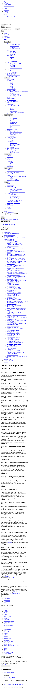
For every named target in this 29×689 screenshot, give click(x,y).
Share (5, 219)
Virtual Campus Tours (15, 198)
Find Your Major (11, 136)
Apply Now (7, 12)
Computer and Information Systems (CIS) (17, 273)
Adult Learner (7, 653)
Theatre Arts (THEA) (12, 353)
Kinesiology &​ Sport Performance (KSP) (17, 315)
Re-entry (12, 126)
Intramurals (12, 65)
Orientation (12, 151)
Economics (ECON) (12, 283)
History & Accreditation (16, 189)
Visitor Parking (13, 197)
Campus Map (13, 194)
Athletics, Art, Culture (9, 621)
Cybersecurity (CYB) (12, 279)
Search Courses (7, 357)
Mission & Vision (14, 187)
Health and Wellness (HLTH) (14, 299)
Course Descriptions (9, 212)
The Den (12, 57)
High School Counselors (13, 148)
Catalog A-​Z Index (8, 360)
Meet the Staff (10, 147)
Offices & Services (11, 73)
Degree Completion (11, 100)
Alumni (9, 169)
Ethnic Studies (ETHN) (12, 290)
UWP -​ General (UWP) (12, 355)
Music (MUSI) (10, 331)
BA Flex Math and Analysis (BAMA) (16, 259)
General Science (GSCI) (13, 295)
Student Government (15, 48)
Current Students (8, 642)
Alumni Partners (8, 168)
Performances (10, 161)
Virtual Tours (13, 134)
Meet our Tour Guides (15, 133)
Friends (8, 175)
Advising (12, 93)
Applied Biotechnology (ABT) (14, 243)
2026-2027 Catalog (8, 225)
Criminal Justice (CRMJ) (13, 277)
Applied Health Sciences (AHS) (15, 244)
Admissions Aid (8, 115)
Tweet (12, 219)
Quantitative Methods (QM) (13, 346)
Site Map (6, 636)
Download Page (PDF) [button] (9, 678)
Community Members (9, 652)
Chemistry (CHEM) (12, 266)
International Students (12, 76)
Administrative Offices (12, 201)
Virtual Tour (7, 602)
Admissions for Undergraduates (11, 233)
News (8, 183)
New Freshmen (13, 118)
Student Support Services (16, 95)
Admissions (10, 116)
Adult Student (13, 122)
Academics (6, 77)
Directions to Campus (15, 196)
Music (11, 162)
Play (8, 62)
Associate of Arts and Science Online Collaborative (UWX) (16, 249)
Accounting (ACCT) (12, 240)
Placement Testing (14, 152)
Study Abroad (13, 111)
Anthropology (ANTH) (12, 242)
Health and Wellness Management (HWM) (17, 301)
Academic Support (11, 90)
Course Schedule (11, 79)
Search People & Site (6, 23)
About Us (6, 182)
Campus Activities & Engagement (18, 64)
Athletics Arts (7, 154)
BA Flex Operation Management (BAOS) (17, 261)
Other (11, 127)
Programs (9, 80)
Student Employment (15, 44)
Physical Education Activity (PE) (15, 337)
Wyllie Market (13, 52)
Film (8, 158)
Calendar (6, 11)
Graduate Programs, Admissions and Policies (15, 237)
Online (11, 86)
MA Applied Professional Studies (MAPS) (17, 317)
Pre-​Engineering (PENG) (13, 341)
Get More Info (10, 141)
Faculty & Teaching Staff (13, 105)
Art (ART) (9, 247)
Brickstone (12, 51)
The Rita (9, 165)
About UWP (10, 186)
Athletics (9, 155)
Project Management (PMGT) (14, 344)
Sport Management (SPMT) (13, 351)
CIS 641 (6, 576)
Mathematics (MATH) (12, 324)
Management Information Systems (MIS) (17, 320)
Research (12, 109)
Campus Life (7, 41)
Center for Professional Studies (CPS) (16, 265)
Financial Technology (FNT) (14, 293)
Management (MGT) (12, 319)
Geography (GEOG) (12, 297)
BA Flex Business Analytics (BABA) (16, 254)
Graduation (9, 113)
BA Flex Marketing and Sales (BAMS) (16, 258)
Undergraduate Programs (10, 236)
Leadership (12, 47)
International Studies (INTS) (14, 312)
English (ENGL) (11, 286)
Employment (10, 205)
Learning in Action (14, 46)
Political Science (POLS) (13, 339)
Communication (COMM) (13, 271)
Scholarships (13, 138)
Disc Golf (12, 66)
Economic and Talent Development (15, 171)
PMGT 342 (17, 593)
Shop (8, 69)
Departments (10, 104)
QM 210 (10, 542)
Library (12, 58)
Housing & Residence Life (13, 75)
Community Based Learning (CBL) (15, 272)
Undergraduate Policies (9, 235)
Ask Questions (13, 143)
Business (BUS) (11, 264)
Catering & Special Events (13, 203)
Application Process (12, 129)
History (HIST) (10, 306)
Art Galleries (10, 157)
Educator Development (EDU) (14, 284)
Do (7, 43)
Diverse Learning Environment (17, 192)
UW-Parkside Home (9, 6)
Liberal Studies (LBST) (12, 316)
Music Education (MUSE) (13, 333)
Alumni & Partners (8, 622)
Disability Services (14, 94)
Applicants (6, 640)
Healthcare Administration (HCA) (15, 305)
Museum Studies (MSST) (13, 330)
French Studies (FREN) (12, 294)
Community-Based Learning (17, 112)
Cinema (12, 59)
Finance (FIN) (10, 291)
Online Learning (11, 98)
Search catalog (4, 228)
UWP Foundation (14, 179)
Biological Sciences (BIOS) (13, 262)
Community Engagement (13, 172)
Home (5, 211)
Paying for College (11, 137)
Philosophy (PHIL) (11, 335)
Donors (8, 204)
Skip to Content (7, 2)
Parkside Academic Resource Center (19, 91)
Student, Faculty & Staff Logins (11, 645)
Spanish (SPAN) (11, 349)
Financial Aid (13, 140)
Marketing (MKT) (11, 322)
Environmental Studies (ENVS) (14, 288)
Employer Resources (12, 173)
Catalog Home (7, 4)
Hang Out (9, 55)
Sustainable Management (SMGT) (15, 352)
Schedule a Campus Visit (16, 200)
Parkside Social (13, 145)
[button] (2, 218)
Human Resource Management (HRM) (16, 308)
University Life (7, 617)
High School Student (15, 125)
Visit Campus (7, 600)
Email (17, 219)
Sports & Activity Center (16, 68)
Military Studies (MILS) (13, 326)
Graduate (12, 87)
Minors (11, 83)
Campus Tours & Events (16, 132)
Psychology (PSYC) (12, 345)
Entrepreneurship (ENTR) (13, 287)
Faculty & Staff (7, 644)
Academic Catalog (11, 89)
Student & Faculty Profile (16, 190)
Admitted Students (8, 641)
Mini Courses (10, 159)
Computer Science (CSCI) (13, 275)
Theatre (12, 164)
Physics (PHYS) (11, 338)
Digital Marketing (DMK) (13, 282)
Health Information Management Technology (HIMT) (15, 303)
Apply (5, 634)
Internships (12, 108)
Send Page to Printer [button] (9, 672)
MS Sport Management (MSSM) (15, 328)
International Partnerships (13, 180)
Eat (7, 50)
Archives (6, 362)
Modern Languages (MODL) (14, 327)
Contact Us (6, 10)
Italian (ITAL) (10, 313)
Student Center (13, 61)
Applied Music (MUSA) (13, 246)
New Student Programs (12, 150)
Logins (5, 8)
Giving (5, 14)
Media (8, 207)
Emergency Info (8, 627)
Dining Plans (13, 54)
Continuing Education (12, 101)
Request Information (15, 144)
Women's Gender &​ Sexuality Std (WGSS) (17, 356)
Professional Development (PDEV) (15, 342)
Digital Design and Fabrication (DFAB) (16, 280)
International (13, 123)
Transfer (12, 119)
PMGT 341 (11, 577)
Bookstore (12, 70)
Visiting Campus (11, 193)
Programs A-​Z (7, 359)
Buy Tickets (10, 166)
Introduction (7, 232)
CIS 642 (15, 592)
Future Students (7, 638)
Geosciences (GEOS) (12, 298)
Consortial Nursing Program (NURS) (16, 276)
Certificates (12, 84)
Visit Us (9, 130)
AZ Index (6, 3)
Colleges (9, 102)
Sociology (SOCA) (11, 348)
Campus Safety (7, 629)
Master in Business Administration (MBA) (17, 323)
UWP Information (8, 623)
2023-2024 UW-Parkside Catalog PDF (13, 684)
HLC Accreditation (8, 625)
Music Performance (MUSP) (14, 334)
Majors (11, 82)
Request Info (7, 601)
